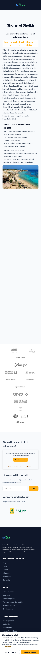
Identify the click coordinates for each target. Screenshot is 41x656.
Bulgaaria (6, 573)
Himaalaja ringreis (9, 605)
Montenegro (7, 576)
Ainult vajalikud (10, 652)
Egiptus (5, 570)
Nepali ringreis (8, 609)
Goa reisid (6, 595)
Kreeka (5, 566)
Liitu (33, 488)
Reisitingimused (8, 621)
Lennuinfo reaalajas (10, 631)
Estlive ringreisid (8, 592)
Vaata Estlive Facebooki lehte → (20, 467)
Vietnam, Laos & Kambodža (12, 602)
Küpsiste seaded (20, 460)
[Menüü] (36, 5)
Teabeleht (6, 624)
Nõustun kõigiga (30, 652)
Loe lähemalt (6, 647)
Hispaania (6, 580)
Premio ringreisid (9, 599)
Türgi (4, 563)
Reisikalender (7, 628)
